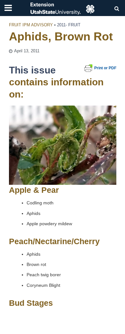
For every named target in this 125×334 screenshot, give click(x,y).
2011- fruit (68, 25)
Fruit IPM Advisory (31, 25)
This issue (32, 70)
